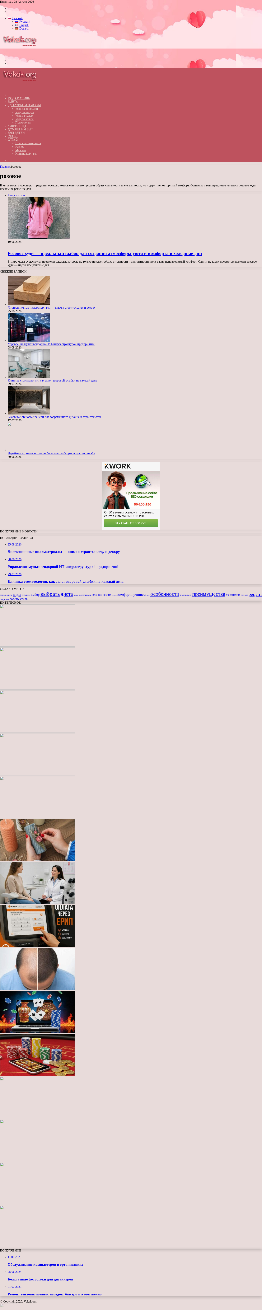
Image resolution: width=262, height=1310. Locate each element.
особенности (164, 594)
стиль (23, 599)
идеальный (85, 595)
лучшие (137, 594)
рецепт (255, 594)
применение (233, 594)
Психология (23, 122)
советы (14, 599)
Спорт (13, 136)
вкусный (26, 595)
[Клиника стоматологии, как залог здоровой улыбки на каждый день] (29, 377)
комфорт (124, 594)
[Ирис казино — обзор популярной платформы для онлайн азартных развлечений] (37, 1161)
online (9, 595)
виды (17, 594)
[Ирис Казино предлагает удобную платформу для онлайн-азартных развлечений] (37, 1032)
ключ (114, 595)
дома (76, 595)
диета (67, 594)
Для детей (16, 132)
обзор (147, 595)
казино (107, 594)
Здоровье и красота (24, 105)
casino (3, 595)
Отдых (13, 139)
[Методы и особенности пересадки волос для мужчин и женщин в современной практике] (37, 989)
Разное (19, 146)
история (96, 594)
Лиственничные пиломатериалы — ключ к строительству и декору (52, 307)
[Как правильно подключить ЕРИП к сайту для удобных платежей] (37, 946)
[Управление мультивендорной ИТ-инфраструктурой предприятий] (29, 340)
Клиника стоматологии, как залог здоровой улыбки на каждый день (52, 380)
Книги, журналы (26, 153)
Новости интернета (28, 143)
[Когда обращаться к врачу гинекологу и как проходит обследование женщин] (37, 903)
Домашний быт (20, 129)
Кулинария (17, 126)
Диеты (13, 101)
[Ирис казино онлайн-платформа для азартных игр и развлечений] (37, 1118)
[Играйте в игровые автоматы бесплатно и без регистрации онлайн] (29, 449)
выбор (35, 595)
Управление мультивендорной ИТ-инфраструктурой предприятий (51, 344)
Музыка (20, 150)
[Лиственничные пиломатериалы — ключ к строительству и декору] (29, 304)
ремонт (244, 595)
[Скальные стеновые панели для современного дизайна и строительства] (29, 413)
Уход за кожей (24, 119)
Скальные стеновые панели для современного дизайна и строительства (54, 417)
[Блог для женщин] (22, 53)
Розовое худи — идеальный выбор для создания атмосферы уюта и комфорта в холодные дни (105, 253)
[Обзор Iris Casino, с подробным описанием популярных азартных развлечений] (37, 1075)
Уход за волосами (26, 108)
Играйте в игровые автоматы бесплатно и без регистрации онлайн (51, 453)
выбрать (50, 594)
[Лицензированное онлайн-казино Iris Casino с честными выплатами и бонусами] (37, 1204)
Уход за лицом (24, 112)
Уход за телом (24, 115)
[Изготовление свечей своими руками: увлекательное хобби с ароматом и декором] (37, 860)
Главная (5, 166)
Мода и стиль (19, 98)
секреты (4, 599)
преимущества (208, 594)
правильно (185, 595)
